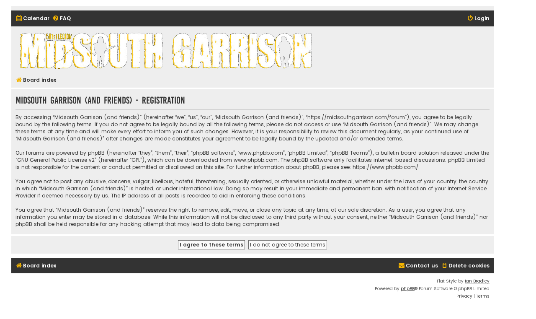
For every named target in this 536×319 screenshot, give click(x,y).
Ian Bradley (477, 281)
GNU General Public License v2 (56, 159)
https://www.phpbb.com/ (385, 167)
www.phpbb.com (256, 159)
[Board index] (167, 50)
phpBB (408, 288)
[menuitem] (32, 18)
